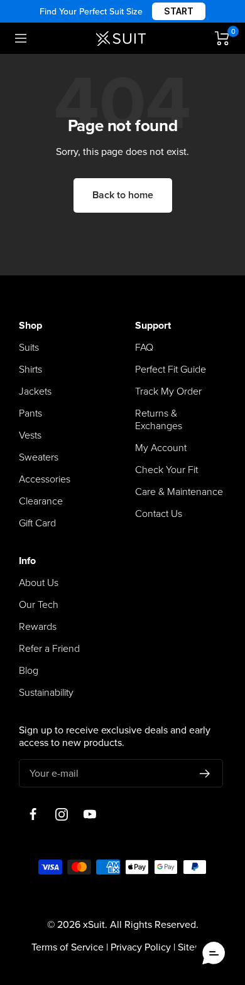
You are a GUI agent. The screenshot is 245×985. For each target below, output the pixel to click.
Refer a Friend (49, 648)
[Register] (205, 773)
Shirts (30, 369)
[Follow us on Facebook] (33, 814)
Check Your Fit (166, 470)
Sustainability (46, 692)
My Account (161, 448)
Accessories (44, 479)
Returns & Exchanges (158, 419)
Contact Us (158, 514)
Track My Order (168, 391)
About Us (38, 583)
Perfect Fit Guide (170, 369)
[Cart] (222, 38)
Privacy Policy (141, 947)
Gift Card (37, 523)
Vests (30, 435)
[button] (213, 953)
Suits (29, 347)
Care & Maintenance (179, 492)
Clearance (41, 501)
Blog (28, 670)
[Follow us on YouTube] (89, 814)
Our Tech (38, 605)
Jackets (35, 391)
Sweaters (38, 457)
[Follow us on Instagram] (61, 814)
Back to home (122, 195)
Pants (30, 413)
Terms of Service (67, 947)
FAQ (144, 347)
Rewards (38, 626)
